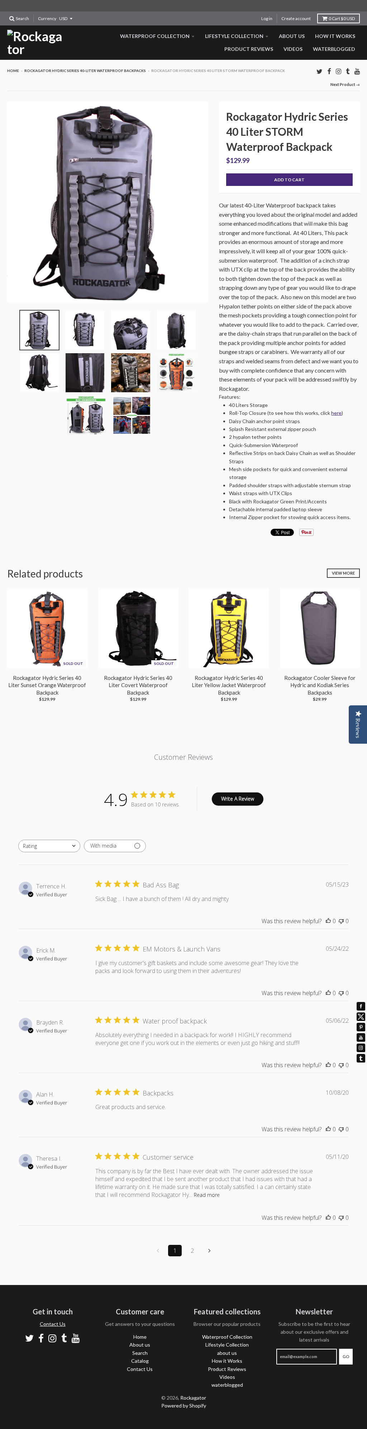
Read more (207, 1194)
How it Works (335, 36)
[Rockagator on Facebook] (329, 71)
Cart (342, 18)
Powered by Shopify (183, 1405)
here (336, 413)
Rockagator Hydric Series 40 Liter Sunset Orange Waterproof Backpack (47, 685)
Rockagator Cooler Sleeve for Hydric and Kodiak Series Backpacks (320, 685)
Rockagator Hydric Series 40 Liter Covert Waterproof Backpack (138, 685)
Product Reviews (248, 49)
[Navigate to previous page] (158, 1250)
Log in (266, 18)
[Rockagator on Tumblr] (348, 71)
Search (140, 1353)
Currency (47, 18)
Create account (296, 18)
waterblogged (334, 49)
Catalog (140, 1361)
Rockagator (193, 1398)
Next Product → (345, 84)
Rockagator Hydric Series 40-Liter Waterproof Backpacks (85, 70)
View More (343, 573)
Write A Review (237, 798)
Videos (292, 49)
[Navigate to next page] (209, 1250)
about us (292, 36)
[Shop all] (183, 5)
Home (13, 70)
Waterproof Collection (155, 36)
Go (346, 1356)
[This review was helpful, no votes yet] (328, 921)
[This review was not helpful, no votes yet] (341, 921)
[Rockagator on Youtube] (357, 71)
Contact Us (53, 1324)
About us (139, 1345)
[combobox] (49, 846)
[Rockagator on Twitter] (319, 71)
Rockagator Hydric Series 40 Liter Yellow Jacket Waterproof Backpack (229, 685)
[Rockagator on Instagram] (338, 71)
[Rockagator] (35, 43)
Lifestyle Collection (234, 36)
